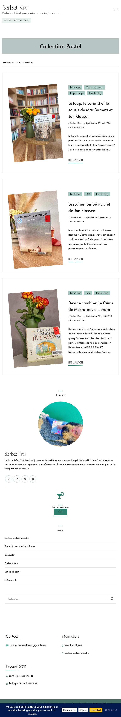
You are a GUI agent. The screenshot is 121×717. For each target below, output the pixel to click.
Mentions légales (74, 645)
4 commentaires (77, 221)
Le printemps (77, 93)
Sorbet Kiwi (15, 7)
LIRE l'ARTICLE (75, 160)
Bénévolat (75, 87)
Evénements (11, 580)
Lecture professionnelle (17, 537)
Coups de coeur (94, 87)
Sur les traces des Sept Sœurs (20, 546)
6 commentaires (77, 127)
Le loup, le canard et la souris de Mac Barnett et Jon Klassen (90, 109)
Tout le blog (95, 93)
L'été (88, 194)
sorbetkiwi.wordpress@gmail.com (28, 645)
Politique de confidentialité (23, 683)
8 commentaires (77, 320)
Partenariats (11, 563)
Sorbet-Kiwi (75, 123)
